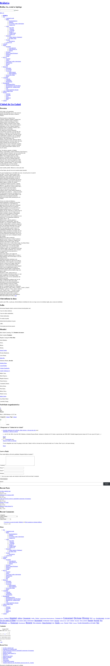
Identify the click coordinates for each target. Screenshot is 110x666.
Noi (4, 16)
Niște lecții (5, 658)
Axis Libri (11, 27)
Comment (3, 465)
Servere (5, 92)
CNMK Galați (12, 33)
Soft (53, 623)
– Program (11, 29)
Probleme (8, 54)
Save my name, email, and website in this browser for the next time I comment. (20, 476)
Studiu (4, 45)
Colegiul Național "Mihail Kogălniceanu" (47, 618)
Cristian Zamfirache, (5, 368)
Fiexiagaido (8, 439)
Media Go (5, 66)
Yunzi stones (6, 660)
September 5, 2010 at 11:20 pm (10, 431)
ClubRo (32, 618)
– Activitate (11, 30)
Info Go (5, 57)
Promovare (14, 623)
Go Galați (107, 618)
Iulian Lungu (3, 396)
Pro (101, 620)
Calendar (5, 44)
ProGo (7, 76)
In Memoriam (46, 620)
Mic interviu (12, 41)
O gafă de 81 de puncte (8, 661)
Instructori (8, 35)
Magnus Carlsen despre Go (6, 506)
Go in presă (8, 69)
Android (6, 618)
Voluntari (75, 623)
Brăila (7, 19)
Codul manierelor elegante (12, 89)
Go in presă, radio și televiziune (16, 23)
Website (2, 473)
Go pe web (8, 71)
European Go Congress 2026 (7, 495)
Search (1, 481)
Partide (7, 56)
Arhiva (7, 60)
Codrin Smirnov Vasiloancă (15, 37)
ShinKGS (8, 98)
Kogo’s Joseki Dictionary (12, 53)
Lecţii (68, 620)
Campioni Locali (10, 18)
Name (2, 467)
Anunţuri (8, 58)
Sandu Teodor (3, 350)
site (16, 295)
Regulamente (9, 81)
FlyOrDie (8, 95)
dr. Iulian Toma (12, 38)
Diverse (85, 618)
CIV (7, 88)
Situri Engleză (12, 72)
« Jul (1, 642)
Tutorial (11, 50)
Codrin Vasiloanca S (5, 370)
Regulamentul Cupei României (13, 85)
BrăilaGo (4, 3)
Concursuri (68, 618)
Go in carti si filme (8, 620)
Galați (7, 26)
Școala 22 (11, 31)
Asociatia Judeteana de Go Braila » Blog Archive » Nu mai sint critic (19, 430)
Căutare (5, 100)
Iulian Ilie (2, 358)
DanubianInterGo (13, 21)
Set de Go (5, 654)
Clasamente (8, 80)
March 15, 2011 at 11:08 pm (9, 440)
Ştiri (7, 65)
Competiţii (5, 77)
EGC (91, 618)
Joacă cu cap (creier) (8, 656)
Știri (97, 623)
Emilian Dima (3, 363)
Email (2, 470)
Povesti (96, 620)
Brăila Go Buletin (7, 657)
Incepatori (8, 46)
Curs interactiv (12, 48)
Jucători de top (63, 620)
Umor (70, 623)
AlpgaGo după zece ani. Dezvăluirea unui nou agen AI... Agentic (18, 662)
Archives (2, 517)
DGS (7, 99)
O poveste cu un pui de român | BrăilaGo (13, 522)
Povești (7, 64)
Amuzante (2, 618)
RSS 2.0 (2, 13)
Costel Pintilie (3, 365)
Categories (2, 515)
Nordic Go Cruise (4, 502)
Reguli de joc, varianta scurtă (13, 87)
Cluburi (8, 417)
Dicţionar (8, 52)
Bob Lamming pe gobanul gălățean (33, 522)
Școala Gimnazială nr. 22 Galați (87, 623)
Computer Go (59, 618)
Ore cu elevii (83, 620)
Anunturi (13, 618)
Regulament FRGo (10, 84)
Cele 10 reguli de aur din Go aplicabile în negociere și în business (15, 498)
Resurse (29, 623)
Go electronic (100, 618)
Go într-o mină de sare (5, 491)
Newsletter (8, 68)
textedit (61, 623)
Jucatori (8, 39)
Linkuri (72, 620)
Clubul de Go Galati (10, 104)
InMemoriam (9, 62)
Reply (4, 436)
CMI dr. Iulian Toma (8, 91)
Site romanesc (37, 623)
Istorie (52, 620)
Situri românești (12, 73)
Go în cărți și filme (10, 75)
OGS (7, 96)
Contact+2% (12, 25)
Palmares (11, 22)
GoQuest (8, 93)
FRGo (94, 618)
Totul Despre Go (13, 49)
